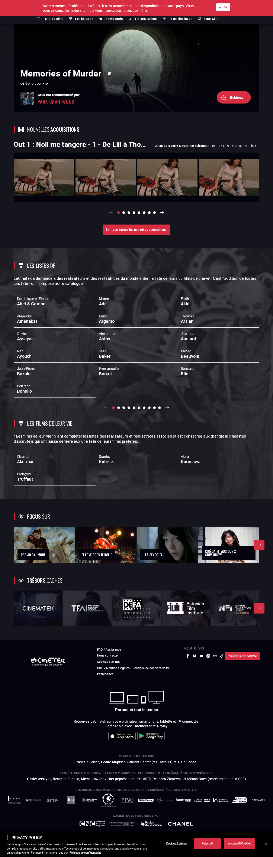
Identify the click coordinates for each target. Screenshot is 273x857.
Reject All (207, 843)
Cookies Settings (176, 843)
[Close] (266, 843)
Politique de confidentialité (85, 852)
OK (226, 7)
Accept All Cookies (239, 843)
